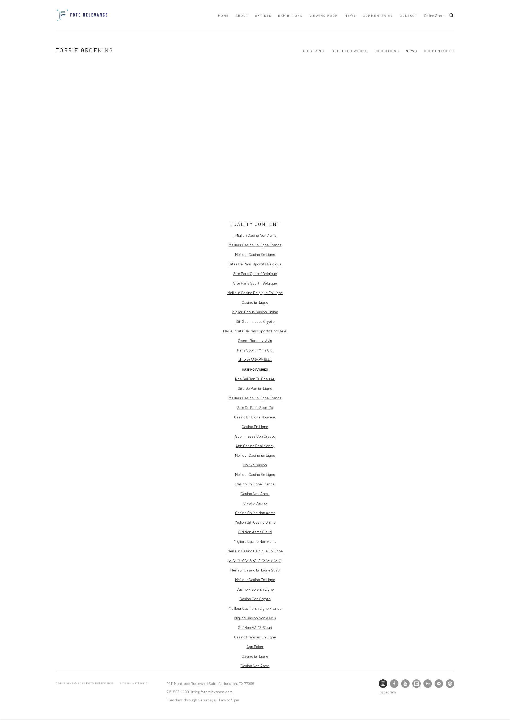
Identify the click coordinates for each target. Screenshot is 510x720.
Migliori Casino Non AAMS (255, 617)
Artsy (416, 683)
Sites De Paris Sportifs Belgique (255, 263)
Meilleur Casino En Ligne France (255, 244)
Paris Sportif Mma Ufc (255, 350)
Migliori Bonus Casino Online (255, 311)
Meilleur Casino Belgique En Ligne (255, 292)
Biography (314, 51)
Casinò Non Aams (255, 665)
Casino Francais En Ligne (255, 636)
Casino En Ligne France (255, 483)
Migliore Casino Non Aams (255, 541)
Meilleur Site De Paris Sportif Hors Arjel (255, 330)
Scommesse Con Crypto (255, 436)
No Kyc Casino (255, 464)
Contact (408, 15)
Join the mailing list (439, 683)
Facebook (394, 683)
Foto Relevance (82, 15)
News (350, 15)
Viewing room (323, 15)
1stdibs (427, 683)
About (242, 15)
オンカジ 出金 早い (255, 359)
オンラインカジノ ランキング (255, 560)
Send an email (450, 683)
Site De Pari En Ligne (255, 388)
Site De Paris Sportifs (255, 407)
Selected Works (350, 51)
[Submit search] (451, 14)
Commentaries (378, 15)
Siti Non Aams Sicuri (255, 531)
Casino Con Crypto (255, 598)
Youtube (405, 683)
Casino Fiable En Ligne (255, 589)
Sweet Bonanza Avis (255, 340)
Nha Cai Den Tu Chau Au (255, 378)
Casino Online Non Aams (255, 512)
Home (223, 15)
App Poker (255, 646)
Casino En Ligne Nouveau (255, 416)
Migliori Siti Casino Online (255, 522)
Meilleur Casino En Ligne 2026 (255, 569)
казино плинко (255, 369)
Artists (263, 15)
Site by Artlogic (134, 683)
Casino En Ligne (255, 302)
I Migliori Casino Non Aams (255, 235)
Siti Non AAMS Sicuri (255, 627)
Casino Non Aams (255, 493)
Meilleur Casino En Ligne (255, 254)
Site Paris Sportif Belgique (255, 273)
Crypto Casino (255, 503)
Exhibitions (290, 15)
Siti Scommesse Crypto (255, 321)
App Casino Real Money (255, 445)
